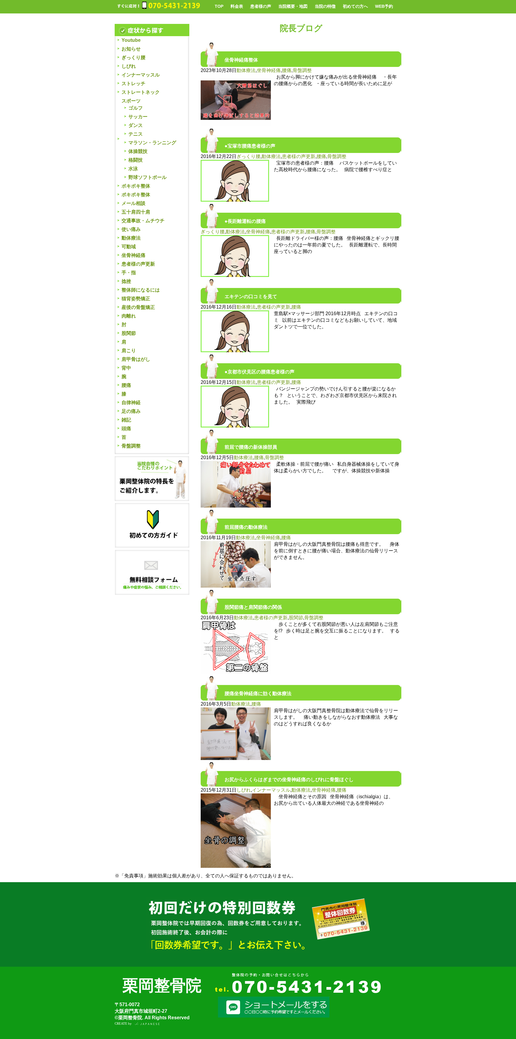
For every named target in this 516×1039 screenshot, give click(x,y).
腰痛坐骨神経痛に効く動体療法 (258, 693)
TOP (219, 6)
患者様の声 (260, 6)
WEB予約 (384, 6)
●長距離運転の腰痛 (245, 221)
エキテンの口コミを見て (251, 296)
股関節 (129, 333)
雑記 (126, 419)
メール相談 (133, 203)
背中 (126, 367)
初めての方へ (355, 6)
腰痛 (126, 385)
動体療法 (131, 237)
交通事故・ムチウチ (143, 220)
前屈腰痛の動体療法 (246, 527)
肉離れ (129, 315)
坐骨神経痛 (133, 255)
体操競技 (138, 151)
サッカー (138, 116)
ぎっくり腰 (133, 57)
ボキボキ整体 (136, 186)
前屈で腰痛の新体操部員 (251, 447)
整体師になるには (141, 289)
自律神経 (131, 402)
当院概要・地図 (293, 6)
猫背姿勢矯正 (136, 298)
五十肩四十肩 (136, 211)
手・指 (129, 272)
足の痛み (131, 411)
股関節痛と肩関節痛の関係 (253, 607)
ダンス (135, 125)
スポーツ (131, 100)
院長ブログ (301, 28)
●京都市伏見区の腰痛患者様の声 (259, 371)
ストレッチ (133, 83)
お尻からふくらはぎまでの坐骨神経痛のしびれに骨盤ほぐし (289, 779)
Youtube (131, 40)
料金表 (237, 6)
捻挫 (126, 281)
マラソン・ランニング (152, 142)
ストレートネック (141, 92)
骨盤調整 (131, 445)
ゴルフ (135, 108)
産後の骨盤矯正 (138, 307)
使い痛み (131, 229)
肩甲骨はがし (136, 359)
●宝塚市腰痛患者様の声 (250, 145)
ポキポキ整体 (136, 194)
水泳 (133, 168)
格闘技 (135, 160)
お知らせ (131, 48)
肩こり (129, 350)
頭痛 (126, 428)
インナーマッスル (141, 74)
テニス (135, 134)
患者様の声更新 (138, 263)
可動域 (129, 246)
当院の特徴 (325, 6)
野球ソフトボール (147, 177)
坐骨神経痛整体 (241, 59)
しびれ (129, 66)
